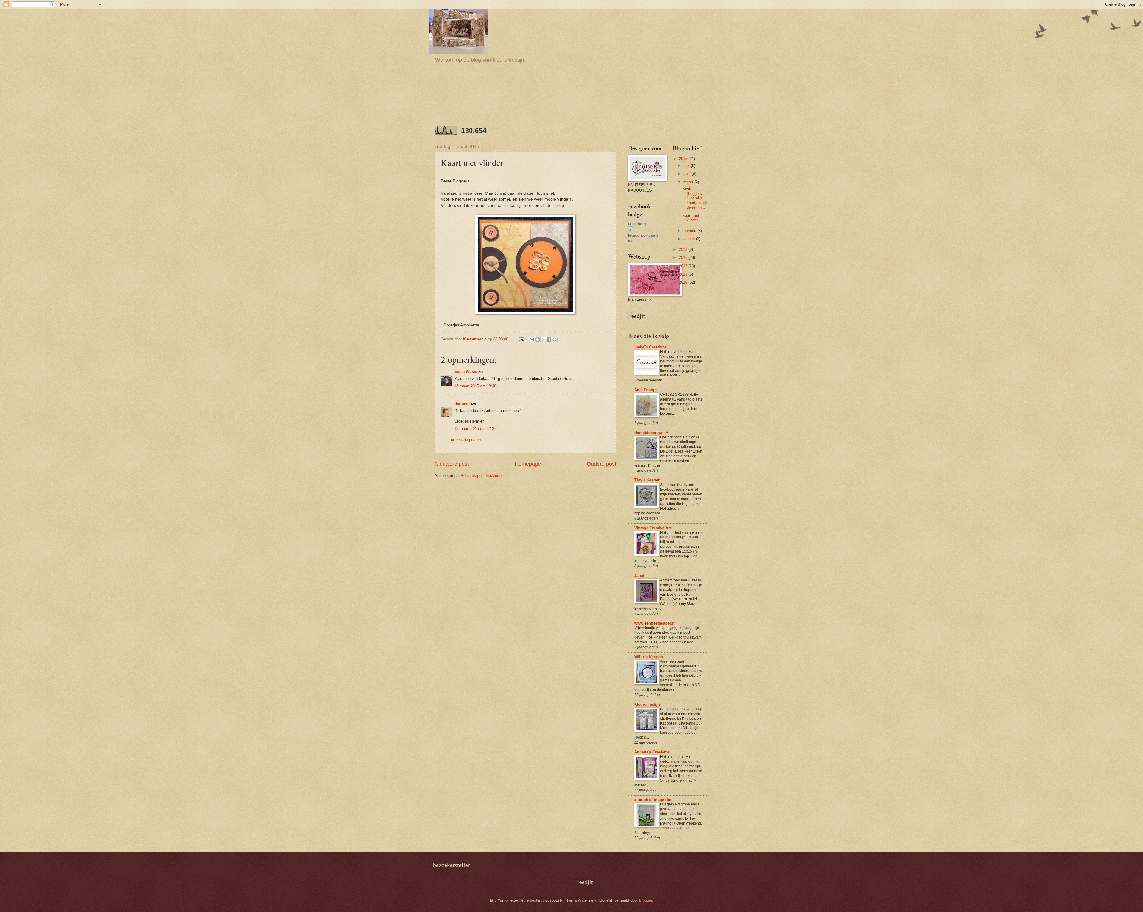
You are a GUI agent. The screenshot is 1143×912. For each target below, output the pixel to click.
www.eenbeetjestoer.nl (655, 623)
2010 (683, 282)
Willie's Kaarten (648, 657)
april (687, 174)
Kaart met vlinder (690, 217)
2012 (683, 266)
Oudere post (601, 464)
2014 (683, 249)
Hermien (462, 403)
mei (687, 165)
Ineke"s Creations (650, 347)
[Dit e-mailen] (532, 339)
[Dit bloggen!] (538, 339)
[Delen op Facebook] (549, 339)
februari (690, 231)
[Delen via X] (543, 339)
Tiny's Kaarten (647, 480)
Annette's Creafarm (651, 752)
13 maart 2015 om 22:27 (475, 428)
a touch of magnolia (652, 799)
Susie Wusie (465, 371)
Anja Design (645, 390)
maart (688, 182)
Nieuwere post (452, 464)
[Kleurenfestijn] (630, 230)
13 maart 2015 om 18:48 (475, 386)
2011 (683, 274)
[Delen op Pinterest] (555, 339)
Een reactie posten (464, 439)
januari (689, 239)
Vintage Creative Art (652, 528)
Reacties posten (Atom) (481, 475)
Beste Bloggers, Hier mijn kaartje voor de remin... (694, 198)
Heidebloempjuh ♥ (651, 432)
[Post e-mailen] (521, 339)
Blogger (645, 900)
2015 (683, 159)
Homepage (528, 464)
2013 (683, 257)
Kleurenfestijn (637, 224)
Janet (639, 575)
